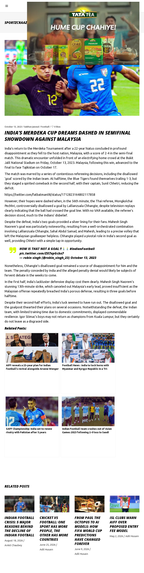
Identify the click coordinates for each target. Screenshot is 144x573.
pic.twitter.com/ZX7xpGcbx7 (41, 253)
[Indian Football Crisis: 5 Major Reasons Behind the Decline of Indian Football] (19, 504)
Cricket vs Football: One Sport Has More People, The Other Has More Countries (54, 528)
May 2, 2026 (116, 536)
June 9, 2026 (82, 549)
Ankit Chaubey (13, 545)
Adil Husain (46, 549)
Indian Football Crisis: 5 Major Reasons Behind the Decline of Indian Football (19, 526)
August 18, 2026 (14, 540)
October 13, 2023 (13, 126)
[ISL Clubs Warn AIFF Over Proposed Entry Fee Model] (125, 504)
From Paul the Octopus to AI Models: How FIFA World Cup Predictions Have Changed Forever (88, 530)
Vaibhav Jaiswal (31, 126)
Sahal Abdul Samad (63, 231)
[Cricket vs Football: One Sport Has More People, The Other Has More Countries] (55, 504)
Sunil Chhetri (111, 183)
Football (45, 126)
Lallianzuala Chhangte (82, 205)
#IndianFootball (82, 249)
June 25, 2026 (47, 544)
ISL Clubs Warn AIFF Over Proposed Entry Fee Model (124, 524)
